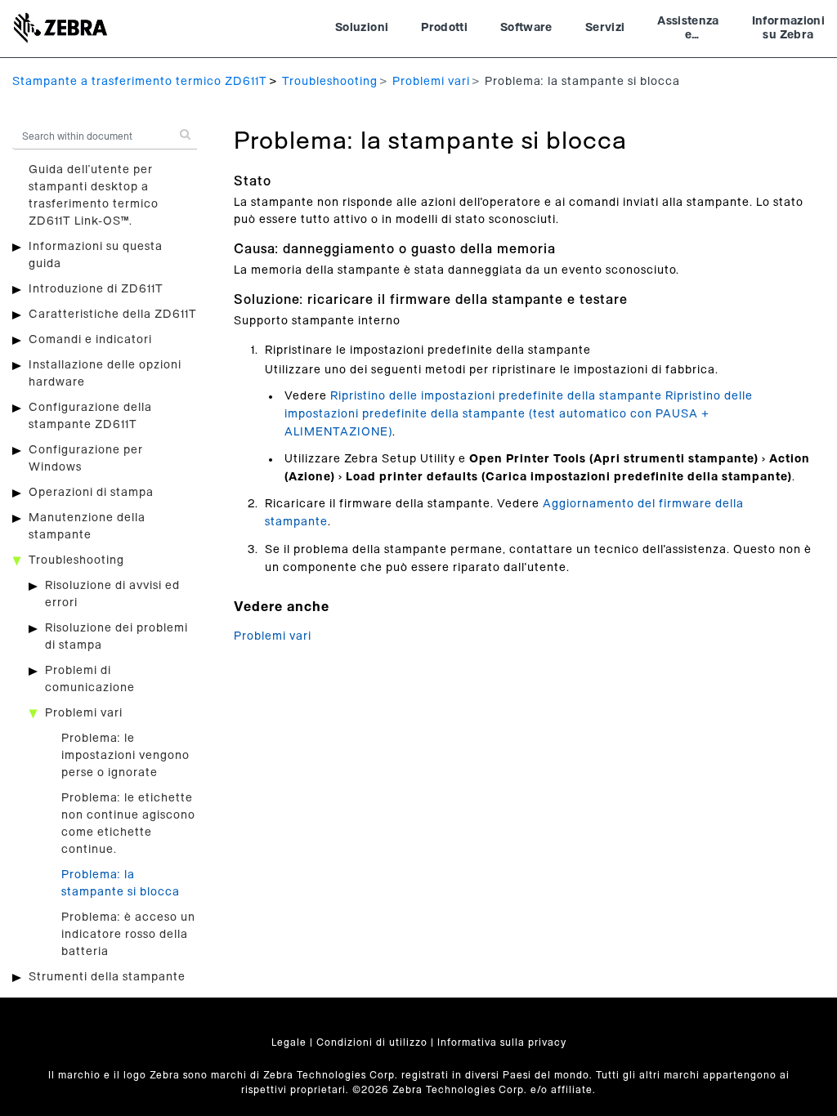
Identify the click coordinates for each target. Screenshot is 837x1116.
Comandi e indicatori (90, 340)
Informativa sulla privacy (501, 1042)
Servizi (604, 27)
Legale (289, 1042)
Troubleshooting (330, 81)
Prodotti (444, 27)
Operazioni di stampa (91, 492)
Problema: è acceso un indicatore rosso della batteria (128, 935)
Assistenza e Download (688, 30)
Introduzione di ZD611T (96, 289)
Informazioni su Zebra (788, 29)
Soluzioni (361, 27)
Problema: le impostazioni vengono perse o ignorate (125, 756)
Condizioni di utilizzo (371, 1042)
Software (526, 27)
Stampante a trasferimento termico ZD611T (139, 81)
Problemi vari (431, 81)
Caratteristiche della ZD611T (113, 314)
